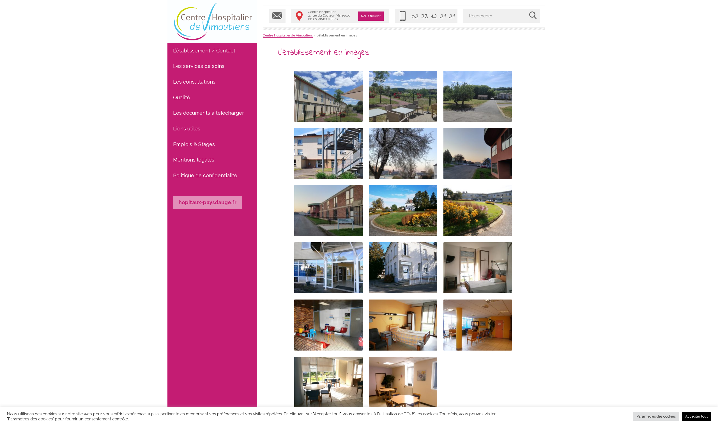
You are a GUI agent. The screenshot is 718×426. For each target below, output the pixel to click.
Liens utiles (186, 129)
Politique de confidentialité (205, 175)
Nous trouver (371, 16)
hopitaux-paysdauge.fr (207, 202)
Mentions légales (193, 160)
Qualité (181, 97)
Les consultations (194, 82)
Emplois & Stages (194, 144)
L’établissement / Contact (204, 51)
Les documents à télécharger (208, 113)
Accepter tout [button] (696, 416)
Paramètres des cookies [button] (656, 416)
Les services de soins (198, 66)
